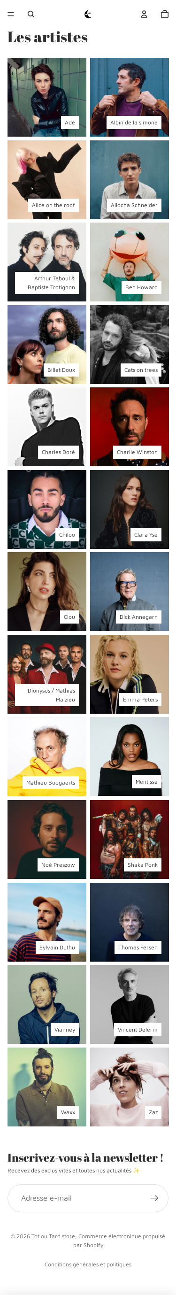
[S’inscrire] (154, 1198)
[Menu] (11, 14)
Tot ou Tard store (53, 1236)
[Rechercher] (31, 14)
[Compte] (144, 14)
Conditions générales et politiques (88, 1264)
